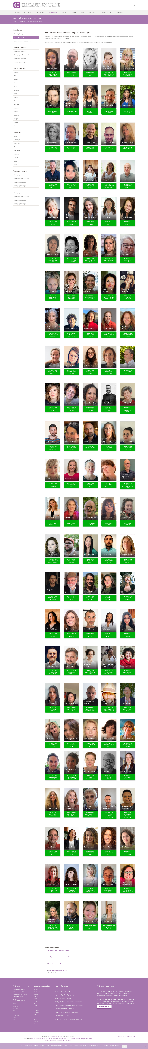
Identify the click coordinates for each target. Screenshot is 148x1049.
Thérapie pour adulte (20, 58)
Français (16, 72)
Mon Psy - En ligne (57, 1036)
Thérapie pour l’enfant (19, 989)
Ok (124, 1046)
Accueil (14, 21)
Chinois (16, 122)
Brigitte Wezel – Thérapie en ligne (58, 950)
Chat (15, 161)
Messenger (17, 150)
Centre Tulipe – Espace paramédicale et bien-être (68, 1019)
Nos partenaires (61, 986)
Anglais (16, 79)
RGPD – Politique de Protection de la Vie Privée (58, 1041)
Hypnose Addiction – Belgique (63, 998)
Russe (16, 111)
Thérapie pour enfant (20, 51)
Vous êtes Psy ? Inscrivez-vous (126, 1036)
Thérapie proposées (21, 986)
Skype (15, 136)
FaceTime (17, 143)
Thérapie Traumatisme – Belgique (64, 1009)
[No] (146, 1046)
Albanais (16, 126)
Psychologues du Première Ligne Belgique (66, 1012)
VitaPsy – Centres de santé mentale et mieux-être (68, 1002)
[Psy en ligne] (41, 5)
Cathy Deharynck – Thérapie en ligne (59, 957)
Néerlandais (17, 76)
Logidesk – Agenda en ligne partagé (65, 995)
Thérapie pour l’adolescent (21, 55)
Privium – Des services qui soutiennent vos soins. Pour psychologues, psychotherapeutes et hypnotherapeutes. (62, 1038)
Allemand (16, 83)
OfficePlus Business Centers (62, 991)
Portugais (17, 104)
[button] (31, 12)
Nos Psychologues (19, 34)
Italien (16, 97)
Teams (16, 165)
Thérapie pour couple (20, 62)
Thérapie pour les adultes (20, 994)
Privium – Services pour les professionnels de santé (69, 1005)
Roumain (16, 108)
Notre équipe (21, 21)
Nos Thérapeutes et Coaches (34, 21)
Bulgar (16, 119)
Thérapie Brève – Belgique (62, 1015)
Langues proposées (42, 986)
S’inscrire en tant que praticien (22, 41)
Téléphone (17, 154)
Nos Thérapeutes (19, 37)
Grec (15, 94)
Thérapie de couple (18, 996)
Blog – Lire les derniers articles (57, 970)
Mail (15, 147)
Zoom (16, 157)
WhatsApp (17, 140)
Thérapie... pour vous (105, 986)
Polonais (16, 101)
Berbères (16, 115)
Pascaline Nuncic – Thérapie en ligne (59, 964)
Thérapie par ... (19, 1000)
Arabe (15, 86)
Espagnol (16, 90)
